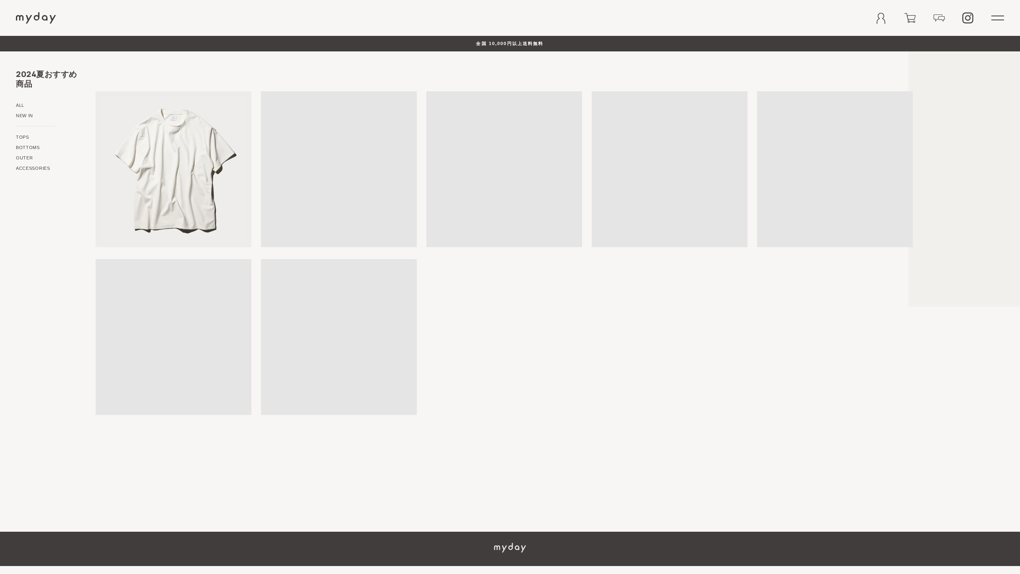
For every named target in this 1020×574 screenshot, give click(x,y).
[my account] (881, 18)
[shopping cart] (910, 18)
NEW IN (24, 115)
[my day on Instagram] (967, 18)
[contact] (939, 18)
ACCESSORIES (33, 168)
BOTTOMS (28, 147)
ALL (20, 105)
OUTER (24, 157)
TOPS (22, 137)
